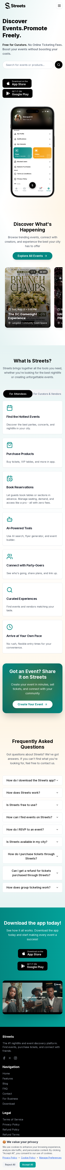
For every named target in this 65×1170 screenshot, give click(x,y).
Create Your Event (30, 704)
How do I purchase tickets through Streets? (31, 856)
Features (8, 1078)
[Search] (58, 64)
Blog (5, 1083)
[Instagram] (15, 1058)
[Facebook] (4, 1058)
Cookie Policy (28, 1157)
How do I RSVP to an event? (25, 829)
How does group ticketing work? (28, 887)
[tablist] (32, 392)
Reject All (10, 1164)
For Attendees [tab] (17, 393)
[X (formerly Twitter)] (9, 1058)
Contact (7, 1093)
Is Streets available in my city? (26, 841)
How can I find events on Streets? (29, 817)
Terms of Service (13, 1119)
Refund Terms (11, 1134)
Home (6, 1073)
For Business (10, 1098)
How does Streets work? (23, 792)
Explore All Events (30, 255)
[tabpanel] (32, 527)
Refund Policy (11, 1129)
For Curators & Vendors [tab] (47, 393)
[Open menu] (59, 6)
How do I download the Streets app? (31, 780)
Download (9, 1103)
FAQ (5, 1088)
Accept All (27, 1164)
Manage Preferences (50, 1157)
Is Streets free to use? (21, 805)
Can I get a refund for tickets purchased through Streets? (31, 873)
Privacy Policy (11, 1124)
